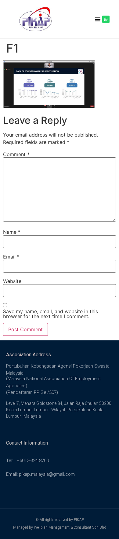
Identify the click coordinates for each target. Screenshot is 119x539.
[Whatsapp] (106, 19)
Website (12, 281)
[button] (97, 19)
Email (11, 256)
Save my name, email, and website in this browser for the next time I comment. (50, 314)
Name (11, 231)
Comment (16, 154)
